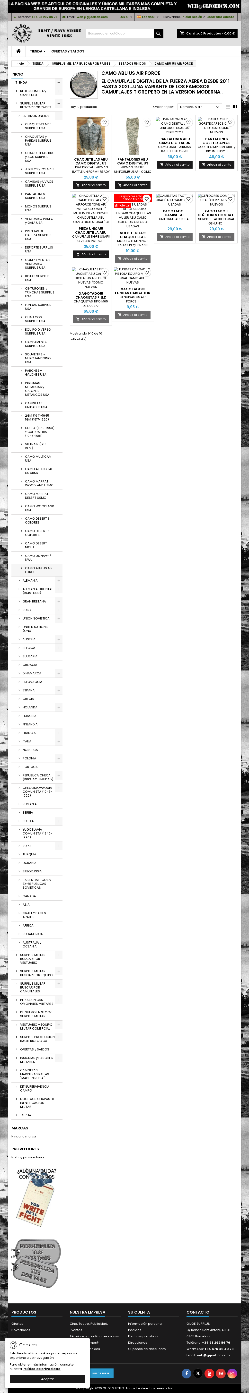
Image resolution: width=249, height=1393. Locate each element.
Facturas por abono (144, 1336)
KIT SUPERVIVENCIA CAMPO (34, 1088)
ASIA (26, 904)
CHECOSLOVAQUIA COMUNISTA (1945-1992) (37, 791)
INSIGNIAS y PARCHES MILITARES (36, 1060)
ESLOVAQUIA (32, 681)
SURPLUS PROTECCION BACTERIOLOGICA (37, 1039)
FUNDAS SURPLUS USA (38, 306)
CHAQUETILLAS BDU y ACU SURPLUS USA (39, 157)
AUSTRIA (29, 639)
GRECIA (28, 698)
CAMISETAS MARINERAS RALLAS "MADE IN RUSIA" (34, 1074)
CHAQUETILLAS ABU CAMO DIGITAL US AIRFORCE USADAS (91, 163)
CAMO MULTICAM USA (38, 458)
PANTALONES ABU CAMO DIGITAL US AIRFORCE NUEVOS (133, 163)
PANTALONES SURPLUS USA (35, 196)
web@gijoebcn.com (92, 17)
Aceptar (47, 1379)
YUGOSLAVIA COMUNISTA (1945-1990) (37, 833)
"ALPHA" (26, 1115)
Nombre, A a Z (200, 107)
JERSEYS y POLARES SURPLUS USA (39, 171)
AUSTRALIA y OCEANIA (32, 944)
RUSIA (27, 610)
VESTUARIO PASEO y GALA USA (39, 220)
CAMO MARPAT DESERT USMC (36, 495)
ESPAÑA (29, 690)
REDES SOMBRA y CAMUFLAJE (33, 93)
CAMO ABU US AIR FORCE (39, 570)
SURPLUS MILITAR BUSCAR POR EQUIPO (36, 973)
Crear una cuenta (220, 17)
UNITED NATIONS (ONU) (35, 629)
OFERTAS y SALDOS (67, 51)
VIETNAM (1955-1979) (37, 446)
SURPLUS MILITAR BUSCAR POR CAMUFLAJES (32, 987)
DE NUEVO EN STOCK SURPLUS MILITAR (36, 1014)
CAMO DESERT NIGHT (36, 545)
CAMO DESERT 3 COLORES (37, 520)
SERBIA (28, 812)
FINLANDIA (30, 724)
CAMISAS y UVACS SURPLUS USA (39, 183)
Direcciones (137, 1342)
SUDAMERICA (33, 934)
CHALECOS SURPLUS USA (35, 319)
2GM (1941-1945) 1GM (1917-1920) (38, 417)
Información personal (145, 1323)
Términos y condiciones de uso (94, 1336)
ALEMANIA (30, 580)
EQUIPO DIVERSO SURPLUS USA (38, 331)
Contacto (198, 1312)
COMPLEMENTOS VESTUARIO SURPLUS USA (38, 264)
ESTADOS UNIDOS (36, 115)
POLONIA (29, 758)
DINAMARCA (32, 673)
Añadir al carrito (91, 185)
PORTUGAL (31, 767)
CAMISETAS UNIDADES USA (36, 405)
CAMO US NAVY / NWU (38, 557)
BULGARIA (30, 656)
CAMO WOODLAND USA (39, 508)
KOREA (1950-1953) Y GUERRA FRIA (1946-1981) (39, 432)
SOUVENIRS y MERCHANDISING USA (38, 358)
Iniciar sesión (192, 17)
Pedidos (134, 1330)
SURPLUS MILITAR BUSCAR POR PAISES (35, 105)
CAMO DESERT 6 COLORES (37, 533)
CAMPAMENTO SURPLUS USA (36, 344)
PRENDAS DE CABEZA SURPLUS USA (38, 235)
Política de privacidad (42, 1369)
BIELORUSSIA (32, 871)
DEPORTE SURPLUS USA (39, 249)
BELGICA (29, 647)
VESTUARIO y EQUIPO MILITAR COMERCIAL (36, 1026)
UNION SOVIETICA (36, 618)
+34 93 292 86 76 (45, 17)
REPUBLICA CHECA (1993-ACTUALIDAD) (38, 777)
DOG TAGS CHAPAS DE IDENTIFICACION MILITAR (37, 1103)
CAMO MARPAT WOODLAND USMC (39, 483)
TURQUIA (29, 854)
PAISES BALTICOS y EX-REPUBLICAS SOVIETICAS (37, 883)
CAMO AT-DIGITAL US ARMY (39, 471)
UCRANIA (29, 862)
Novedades (20, 1330)
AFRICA (28, 925)
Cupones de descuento (147, 1349)
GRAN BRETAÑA (34, 601)
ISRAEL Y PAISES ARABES (34, 915)
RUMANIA (30, 804)
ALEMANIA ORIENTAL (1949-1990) (38, 591)
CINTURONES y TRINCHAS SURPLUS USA (39, 292)
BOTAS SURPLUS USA (37, 278)
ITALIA (27, 741)
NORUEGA (30, 750)
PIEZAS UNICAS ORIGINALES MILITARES (36, 1001)
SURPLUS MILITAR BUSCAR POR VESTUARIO (32, 959)
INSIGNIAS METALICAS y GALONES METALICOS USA (37, 389)
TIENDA (36, 51)
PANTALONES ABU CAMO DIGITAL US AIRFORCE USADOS (174, 143)
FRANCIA (29, 733)
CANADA (29, 896)
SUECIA (28, 821)
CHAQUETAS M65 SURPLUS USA (38, 126)
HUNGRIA (29, 716)
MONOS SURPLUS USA (38, 208)
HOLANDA (30, 707)
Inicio (17, 74)
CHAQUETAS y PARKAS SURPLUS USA (38, 140)
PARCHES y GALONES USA (35, 372)
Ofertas (17, 1323)
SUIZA (27, 845)
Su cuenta (139, 1312)
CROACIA (30, 664)
